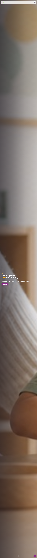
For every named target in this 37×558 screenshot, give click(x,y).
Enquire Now (5, 284)
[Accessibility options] (35, 556)
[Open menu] (35, 2)
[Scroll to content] (18, 556)
